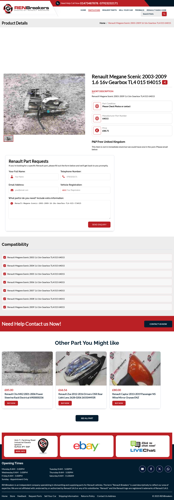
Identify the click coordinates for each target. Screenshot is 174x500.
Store (12, 496)
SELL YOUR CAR (126, 10)
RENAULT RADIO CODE (156, 10)
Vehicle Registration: (71, 185)
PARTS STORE (94, 10)
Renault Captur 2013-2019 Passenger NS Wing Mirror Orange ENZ (134, 395)
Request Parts (35, 496)
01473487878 (89, 3)
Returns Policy (88, 496)
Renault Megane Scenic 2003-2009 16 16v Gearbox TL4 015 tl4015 (139, 23)
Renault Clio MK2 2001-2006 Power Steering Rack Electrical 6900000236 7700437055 (24, 395)
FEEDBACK (139, 10)
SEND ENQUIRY (99, 224)
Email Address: (16, 185)
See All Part (87, 418)
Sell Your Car (50, 496)
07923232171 (109, 3)
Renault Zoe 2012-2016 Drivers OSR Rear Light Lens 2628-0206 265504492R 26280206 (80, 395)
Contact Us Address (106, 496)
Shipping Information (69, 496)
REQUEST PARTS (109, 10)
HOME (83, 10)
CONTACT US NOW (158, 324)
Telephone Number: (70, 171)
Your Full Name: (17, 171)
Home (103, 23)
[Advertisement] (87, 48)
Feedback (21, 496)
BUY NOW (11, 403)
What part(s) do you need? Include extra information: (36, 198)
